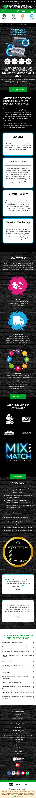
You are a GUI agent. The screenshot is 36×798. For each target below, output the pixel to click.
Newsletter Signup (23, 11)
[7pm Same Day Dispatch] (32, 16)
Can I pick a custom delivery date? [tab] (11, 682)
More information (17, 769)
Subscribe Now (18, 476)
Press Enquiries (18, 752)
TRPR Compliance (18, 740)
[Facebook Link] (9, 773)
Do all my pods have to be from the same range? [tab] (15, 651)
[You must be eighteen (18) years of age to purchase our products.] (17, 765)
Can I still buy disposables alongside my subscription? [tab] (17, 692)
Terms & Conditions (18, 730)
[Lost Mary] (27, 425)
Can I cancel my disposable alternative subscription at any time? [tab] (17, 656)
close (22, 796)
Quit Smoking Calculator (18, 724)
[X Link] (13, 773)
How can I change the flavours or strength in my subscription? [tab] (16, 671)
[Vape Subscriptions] (22, 16)
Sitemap (18, 742)
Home (2, 25)
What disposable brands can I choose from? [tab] (14, 647)
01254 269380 (27, 11)
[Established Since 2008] (13, 16)
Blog (18, 750)
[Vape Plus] (18, 567)
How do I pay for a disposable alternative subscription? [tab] (13, 666)
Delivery (18, 716)
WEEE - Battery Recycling (18, 738)
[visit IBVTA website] (18, 758)
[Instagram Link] (18, 773)
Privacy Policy (18, 732)
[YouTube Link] (22, 773)
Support (18, 720)
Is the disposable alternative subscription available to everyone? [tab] (17, 697)
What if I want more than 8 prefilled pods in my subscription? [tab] (15, 677)
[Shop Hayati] (27, 439)
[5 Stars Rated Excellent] (4, 16)
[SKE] (9, 439)
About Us (18, 748)
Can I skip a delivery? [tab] (8, 661)
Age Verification (18, 718)
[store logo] (18, 6)
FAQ (18, 722)
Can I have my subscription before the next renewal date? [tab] (16, 687)
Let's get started (18, 89)
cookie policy (16, 796)
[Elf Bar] (9, 425)
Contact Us (18, 714)
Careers (18, 754)
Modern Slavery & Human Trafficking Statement (18, 736)
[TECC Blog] (27, 773)
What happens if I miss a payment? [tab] (12, 643)
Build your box (18, 397)
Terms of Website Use (18, 734)
